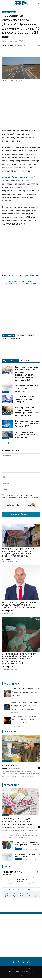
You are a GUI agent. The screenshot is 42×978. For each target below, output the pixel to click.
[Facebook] (10, 53)
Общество (13, 12)
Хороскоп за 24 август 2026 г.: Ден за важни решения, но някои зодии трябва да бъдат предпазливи (25, 705)
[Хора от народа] (21, 748)
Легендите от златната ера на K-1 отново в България (26, 399)
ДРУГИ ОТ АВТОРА (25, 361)
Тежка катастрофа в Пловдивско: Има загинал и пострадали (26, 434)
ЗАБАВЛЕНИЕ (10, 731)
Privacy (32, 971)
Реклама (10, 971)
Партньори (20, 969)
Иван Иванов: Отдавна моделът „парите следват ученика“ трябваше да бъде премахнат (20, 605)
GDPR (28, 969)
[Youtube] (28, 962)
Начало (5, 969)
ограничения (15, 338)
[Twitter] (16, 53)
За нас (12, 969)
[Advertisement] (21, 105)
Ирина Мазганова (7, 45)
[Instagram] (18, 962)
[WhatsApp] (38, 53)
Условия (34, 969)
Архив (17, 971)
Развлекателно (7, 761)
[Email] (33, 53)
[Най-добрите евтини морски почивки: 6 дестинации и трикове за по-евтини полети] (7, 410)
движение (30, 335)
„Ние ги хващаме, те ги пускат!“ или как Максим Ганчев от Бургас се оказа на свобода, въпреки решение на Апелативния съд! (19, 659)
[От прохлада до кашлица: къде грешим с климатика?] (7, 388)
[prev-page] (3, 443)
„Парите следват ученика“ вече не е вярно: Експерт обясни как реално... (27, 844)
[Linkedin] (21, 53)
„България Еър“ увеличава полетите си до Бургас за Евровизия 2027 (27, 423)
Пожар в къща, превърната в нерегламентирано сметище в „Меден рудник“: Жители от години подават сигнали (19, 552)
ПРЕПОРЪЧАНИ (11, 785)
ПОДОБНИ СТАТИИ (9, 361)
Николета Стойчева (8, 827)
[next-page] (7, 443)
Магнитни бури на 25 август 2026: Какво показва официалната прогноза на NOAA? (25, 719)
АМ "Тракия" (21, 335)
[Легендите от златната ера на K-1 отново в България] (7, 399)
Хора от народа (10, 765)
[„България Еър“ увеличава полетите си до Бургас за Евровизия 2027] (7, 424)
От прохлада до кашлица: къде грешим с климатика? (26, 388)
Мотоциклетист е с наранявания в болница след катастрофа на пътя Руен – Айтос (25, 692)
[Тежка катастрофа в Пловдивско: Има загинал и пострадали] (7, 435)
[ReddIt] (27, 53)
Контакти (25, 971)
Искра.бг (5, 768)
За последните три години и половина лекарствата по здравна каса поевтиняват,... (18, 821)
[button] (3, 3)
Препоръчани (7, 402)
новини (5, 338)
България (5, 12)
